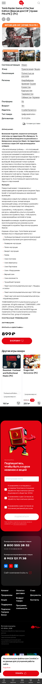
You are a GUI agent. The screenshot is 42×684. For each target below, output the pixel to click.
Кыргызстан (26, 91)
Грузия (33, 84)
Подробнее (6, 667)
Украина (36, 97)
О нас (32, 591)
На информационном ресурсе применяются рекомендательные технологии (12, 642)
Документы (35, 595)
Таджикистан (27, 94)
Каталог (5, 591)
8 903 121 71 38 (15, 558)
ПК (22, 102)
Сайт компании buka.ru (16, 573)
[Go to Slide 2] (27, 55)
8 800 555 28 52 (16, 545)
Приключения (27, 69)
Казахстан (26, 87)
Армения (25, 84)
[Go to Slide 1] (10, 55)
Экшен (37, 69)
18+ (22, 106)
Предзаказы (6, 595)
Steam (24, 65)
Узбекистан (26, 97)
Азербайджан (27, 80)
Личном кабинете (19, 524)
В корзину (15, 341)
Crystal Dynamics (28, 110)
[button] (21, 35)
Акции (4, 600)
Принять (19, 673)
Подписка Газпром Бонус (5, 612)
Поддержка (6, 605)
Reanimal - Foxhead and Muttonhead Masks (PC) (11, 373)
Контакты (34, 600)
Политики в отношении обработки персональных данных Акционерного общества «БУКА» (21, 490)
